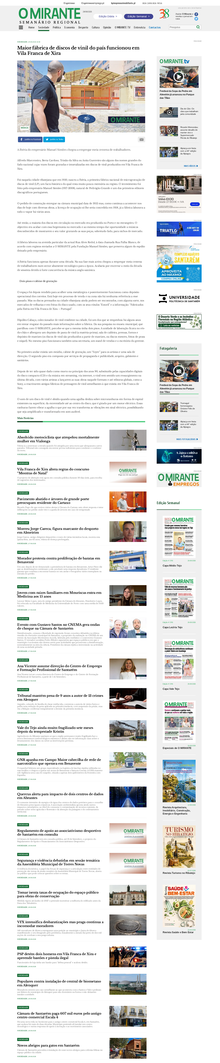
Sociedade (22, 42)
